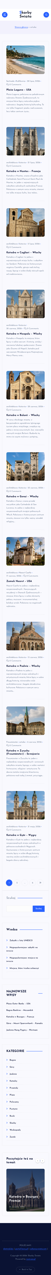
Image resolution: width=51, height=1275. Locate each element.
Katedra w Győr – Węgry (21, 835)
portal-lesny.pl (21, 1249)
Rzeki (12, 1116)
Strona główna (21, 27)
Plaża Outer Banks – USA (18, 1004)
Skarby (13, 1123)
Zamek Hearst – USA (19, 581)
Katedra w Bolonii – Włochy (23, 415)
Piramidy (14, 1088)
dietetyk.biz (8, 1249)
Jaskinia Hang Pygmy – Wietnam (22, 1030)
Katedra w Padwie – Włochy (23, 666)
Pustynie (14, 1109)
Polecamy (14, 1102)
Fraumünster (12, 742)
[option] (25, 1190)
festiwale (10, 81)
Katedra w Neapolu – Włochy (24, 334)
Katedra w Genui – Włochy (22, 496)
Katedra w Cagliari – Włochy (23, 252)
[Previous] (38, 1161)
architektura (11, 163)
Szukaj (10, 897)
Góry (12, 1067)
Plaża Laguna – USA (18, 90)
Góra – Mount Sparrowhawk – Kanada (24, 1023)
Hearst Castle (25, 573)
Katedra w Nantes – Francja (23, 171)
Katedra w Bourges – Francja (20, 1017)
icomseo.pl (31, 1259)
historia (22, 163)
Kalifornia (20, 81)
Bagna (13, 1060)
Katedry (13, 1081)
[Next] (42, 1161)
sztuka (22, 742)
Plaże (12, 1095)
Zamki (13, 1137)
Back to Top (27, 1269)
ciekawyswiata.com (38, 1249)
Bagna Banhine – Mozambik (19, 1010)
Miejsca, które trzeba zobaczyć (24, 968)
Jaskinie (13, 1074)
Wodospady (15, 1130)
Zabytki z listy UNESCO (21, 940)
